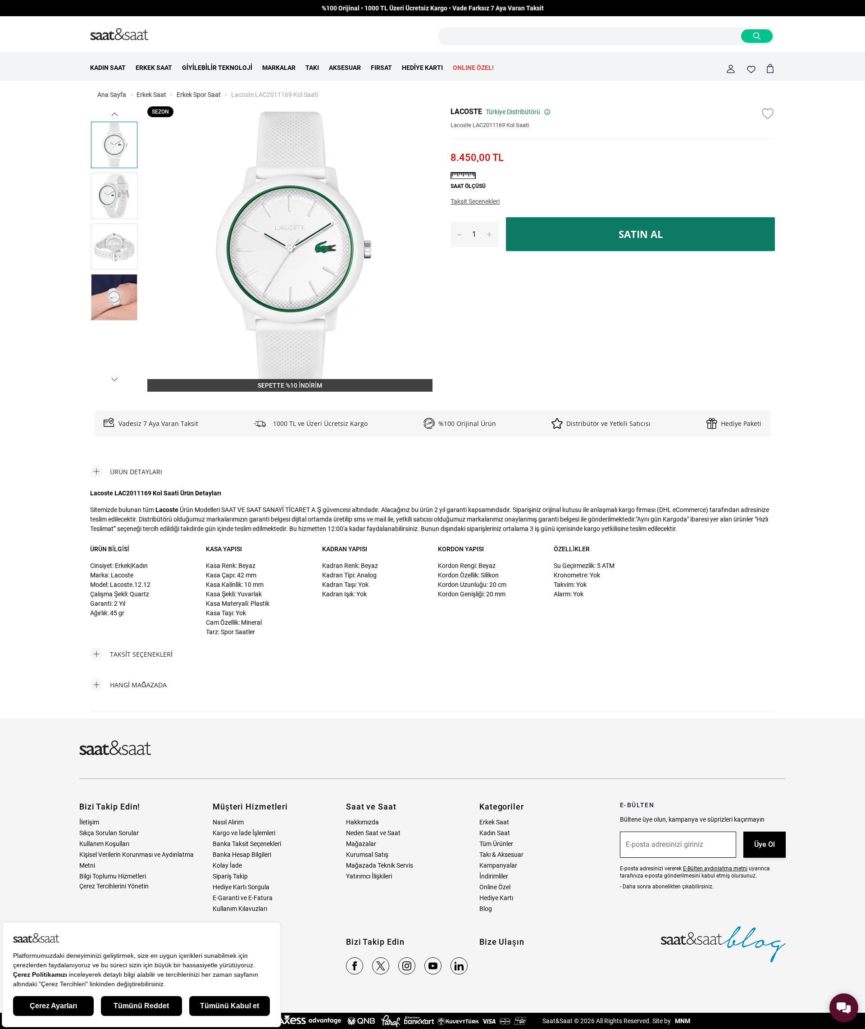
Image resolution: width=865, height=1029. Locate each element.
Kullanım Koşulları (104, 843)
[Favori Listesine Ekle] (767, 113)
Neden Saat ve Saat (373, 833)
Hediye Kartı (496, 897)
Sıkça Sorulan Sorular (109, 833)
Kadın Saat (494, 833)
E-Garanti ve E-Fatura (243, 897)
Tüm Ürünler (496, 843)
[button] (114, 114)
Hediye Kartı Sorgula (241, 887)
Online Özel (494, 887)
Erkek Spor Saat (199, 94)
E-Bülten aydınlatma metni (715, 868)
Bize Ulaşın (501, 942)
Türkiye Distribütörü (513, 111)
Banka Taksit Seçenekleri (247, 843)
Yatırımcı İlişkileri (369, 876)
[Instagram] (407, 966)
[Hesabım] (730, 69)
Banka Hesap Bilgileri (242, 854)
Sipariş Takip (230, 876)
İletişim (89, 822)
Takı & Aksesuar (501, 854)
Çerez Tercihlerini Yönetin (114, 886)
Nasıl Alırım (228, 822)
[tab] (126, 471)
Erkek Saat (151, 94)
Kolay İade (227, 865)
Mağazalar (361, 843)
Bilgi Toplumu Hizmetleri (112, 876)
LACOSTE (466, 111)
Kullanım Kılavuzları (240, 908)
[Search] (757, 36)
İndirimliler (493, 876)
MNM (682, 1020)
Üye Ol (764, 844)
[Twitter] (381, 966)
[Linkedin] (459, 966)
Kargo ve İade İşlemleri (244, 833)
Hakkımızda (362, 822)
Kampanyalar (498, 865)
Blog (485, 908)
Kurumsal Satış (367, 854)
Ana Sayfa (111, 94)
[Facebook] (354, 966)
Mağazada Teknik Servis (379, 865)
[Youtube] (433, 966)
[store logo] (119, 34)
